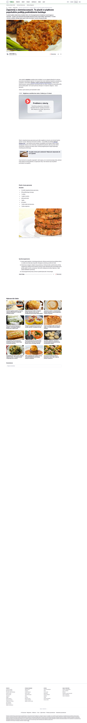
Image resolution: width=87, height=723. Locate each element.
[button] (71, 2)
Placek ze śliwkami (47, 694)
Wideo (39, 1)
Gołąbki (7, 697)
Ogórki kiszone (27, 689)
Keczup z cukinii (8, 693)
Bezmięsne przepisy (9, 690)
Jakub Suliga (12, 53)
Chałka (45, 697)
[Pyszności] (13, 2)
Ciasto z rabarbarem (66, 694)
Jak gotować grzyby (28, 694)
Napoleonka (46, 693)
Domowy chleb (46, 699)
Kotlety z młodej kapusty (66, 689)
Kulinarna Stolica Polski (10, 5)
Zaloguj (75, 1)
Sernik (45, 690)
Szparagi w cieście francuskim (67, 693)
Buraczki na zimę (27, 698)
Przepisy (18, 1)
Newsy (23, 1)
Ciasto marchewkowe (47, 689)
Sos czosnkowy (8, 702)
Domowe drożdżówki (47, 698)
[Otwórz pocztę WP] (68, 2)
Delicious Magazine (30, 5)
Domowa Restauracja (21, 5)
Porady (28, 1)
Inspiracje (34, 1)
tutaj (28, 720)
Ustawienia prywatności (61, 712)
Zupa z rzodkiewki (65, 690)
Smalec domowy (8, 698)
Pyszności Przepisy (9, 689)
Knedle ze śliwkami (28, 699)
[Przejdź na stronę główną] (7, 2)
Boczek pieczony (8, 703)
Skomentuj (53, 54)
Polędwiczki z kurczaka (9, 701)
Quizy (44, 1)
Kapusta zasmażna (9, 699)
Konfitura (26, 697)
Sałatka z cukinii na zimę (29, 701)
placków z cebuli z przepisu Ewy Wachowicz (41, 82)
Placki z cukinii (27, 693)
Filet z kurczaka (8, 694)
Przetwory (26, 690)
